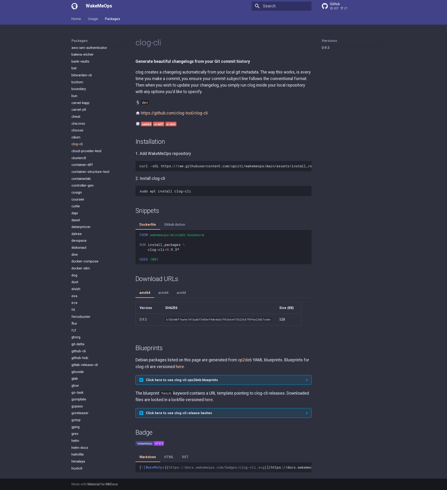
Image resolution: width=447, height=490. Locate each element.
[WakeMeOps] (74, 6)
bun (74, 96)
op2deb (245, 360)
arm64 (163, 293)
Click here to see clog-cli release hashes (179, 413)
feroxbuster (80, 316)
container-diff (82, 165)
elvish (75, 289)
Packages (112, 19)
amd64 (144, 293)
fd (73, 309)
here (180, 366)
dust (74, 282)
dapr (74, 213)
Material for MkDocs (103, 484)
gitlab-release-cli (84, 365)
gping (75, 427)
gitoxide (77, 371)
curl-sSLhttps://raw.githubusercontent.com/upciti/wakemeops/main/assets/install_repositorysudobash (225, 166)
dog (74, 275)
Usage (93, 19)
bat (74, 68)
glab (74, 378)
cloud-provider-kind (86, 151)
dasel (75, 220)
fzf (73, 330)
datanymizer (81, 227)
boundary (78, 89)
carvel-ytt (78, 109)
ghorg (75, 337)
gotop (76, 420)
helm (75, 441)
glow (75, 385)
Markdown (147, 457)
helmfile (77, 454)
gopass (77, 406)
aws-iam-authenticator (89, 47)
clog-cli (77, 144)
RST (185, 457)
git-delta (77, 344)
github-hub (79, 358)
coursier (77, 199)
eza (74, 303)
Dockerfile (147, 224)
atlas (75, 40)
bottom (77, 82)
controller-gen (82, 185)
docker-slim (80, 268)
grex (74, 434)
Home (76, 19)
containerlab (81, 178)
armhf (181, 293)
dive (74, 254)
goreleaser (79, 413)
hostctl (76, 468)
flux (74, 323)
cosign (76, 192)
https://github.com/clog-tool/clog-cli (174, 113)
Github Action (174, 224)
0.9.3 (325, 48)
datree (76, 234)
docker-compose (84, 261)
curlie (75, 206)
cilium (75, 137)
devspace (79, 240)
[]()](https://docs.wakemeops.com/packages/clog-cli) (225, 467)
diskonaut (78, 247)
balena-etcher (82, 54)
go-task (77, 392)
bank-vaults (80, 61)
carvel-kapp (80, 103)
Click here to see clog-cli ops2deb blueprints (182, 380)
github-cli (78, 351)
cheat (75, 116)
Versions (329, 41)
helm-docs (79, 447)
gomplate (78, 399)
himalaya (78, 461)
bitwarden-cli (81, 75)
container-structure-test (90, 172)
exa (74, 296)
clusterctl (78, 158)
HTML (169, 457)
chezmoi (78, 123)
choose (77, 130)
